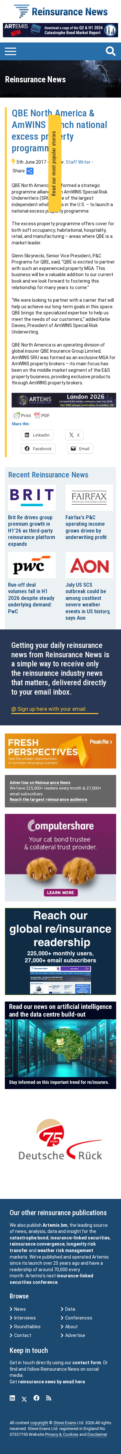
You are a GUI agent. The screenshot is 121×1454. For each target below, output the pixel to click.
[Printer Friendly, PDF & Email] (32, 414)
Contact (22, 1335)
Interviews (24, 1317)
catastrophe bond (29, 1237)
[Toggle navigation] (10, 50)
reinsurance (22, 1244)
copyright (39, 1422)
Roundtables (27, 1326)
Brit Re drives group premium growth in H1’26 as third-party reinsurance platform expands (31, 530)
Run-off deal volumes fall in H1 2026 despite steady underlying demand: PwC (31, 598)
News (19, 1309)
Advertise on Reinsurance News (40, 782)
